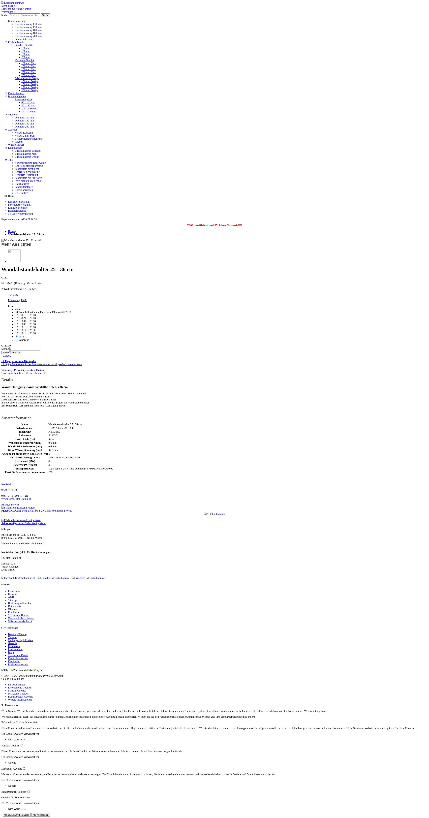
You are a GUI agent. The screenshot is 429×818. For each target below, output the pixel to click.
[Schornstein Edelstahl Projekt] (18, 507)
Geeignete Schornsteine (27, 171)
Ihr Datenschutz (16, 684)
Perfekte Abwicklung (19, 204)
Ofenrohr (13, 114)
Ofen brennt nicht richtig (28, 180)
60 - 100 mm (28, 102)
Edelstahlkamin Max (26, 153)
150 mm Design (29, 84)
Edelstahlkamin (16, 42)
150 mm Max (28, 66)
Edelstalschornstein (18, 664)
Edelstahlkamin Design (27, 78)
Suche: (5, 15)
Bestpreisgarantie (17, 210)
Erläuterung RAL (17, 300)
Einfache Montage (17, 207)
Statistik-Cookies (17, 690)
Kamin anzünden (24, 189)
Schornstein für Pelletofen (28, 177)
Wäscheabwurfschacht (20, 621)
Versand (12, 637)
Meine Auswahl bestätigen (16, 815)
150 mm (25, 51)
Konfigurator (15, 147)
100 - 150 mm (28, 108)
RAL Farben (21, 193)
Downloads (14, 646)
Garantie (12, 643)
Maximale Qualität (24, 60)
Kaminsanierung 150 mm (28, 27)
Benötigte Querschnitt (26, 174)
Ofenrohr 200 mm (24, 126)
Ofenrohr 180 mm (24, 123)
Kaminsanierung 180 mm (28, 33)
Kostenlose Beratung (19, 201)
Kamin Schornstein (18, 658)
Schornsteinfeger (24, 186)
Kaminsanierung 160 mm (28, 30)
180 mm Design (29, 87)
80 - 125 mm (28, 105)
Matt (21, 336)
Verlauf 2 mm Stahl (25, 135)
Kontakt (12, 594)
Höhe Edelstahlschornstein (29, 165)
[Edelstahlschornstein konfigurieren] (21, 520)
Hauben (19, 141)
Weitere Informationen (20, 699)
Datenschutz (14, 606)
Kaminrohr (14, 612)
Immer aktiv (31, 722)
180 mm (25, 54)
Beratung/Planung (17, 634)
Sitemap (12, 600)
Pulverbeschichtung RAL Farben (18, 289)
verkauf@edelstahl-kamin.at (16, 498)
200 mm (25, 57)
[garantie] (214, 514)
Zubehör (12, 129)
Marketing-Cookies (18, 693)
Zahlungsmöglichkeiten (20, 640)
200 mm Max (28, 72)
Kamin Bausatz (16, 93)
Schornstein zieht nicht (27, 168)
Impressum (14, 591)
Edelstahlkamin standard (28, 150)
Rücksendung (15, 649)
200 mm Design (29, 90)
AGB (11, 597)
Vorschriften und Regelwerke (30, 162)
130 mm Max (28, 63)
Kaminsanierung (16, 21)
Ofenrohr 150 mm (24, 120)
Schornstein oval (23, 39)
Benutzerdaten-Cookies (20, 696)
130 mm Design (29, 81)
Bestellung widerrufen (20, 603)
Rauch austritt (22, 183)
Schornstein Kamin (18, 655)
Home (11, 196)
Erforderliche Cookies (19, 687)
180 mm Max (28, 69)
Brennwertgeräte (17, 96)
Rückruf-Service (10, 504)
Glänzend (24, 339)
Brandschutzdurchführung (28, 138)
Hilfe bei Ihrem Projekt (59, 510)
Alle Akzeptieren (40, 815)
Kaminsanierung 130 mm (28, 24)
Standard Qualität (24, 45)
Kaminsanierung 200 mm (28, 36)
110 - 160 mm (28, 111)
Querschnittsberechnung (21, 618)
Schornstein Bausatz (18, 615)
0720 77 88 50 (9, 489)
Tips (10, 159)
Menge (5, 348)
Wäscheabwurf (16, 144)
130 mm (25, 48)
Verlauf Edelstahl (24, 132)
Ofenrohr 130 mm (24, 117)
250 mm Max (28, 75)
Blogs (11, 652)
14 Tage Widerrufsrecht (20, 213)
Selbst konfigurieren (35, 523)
